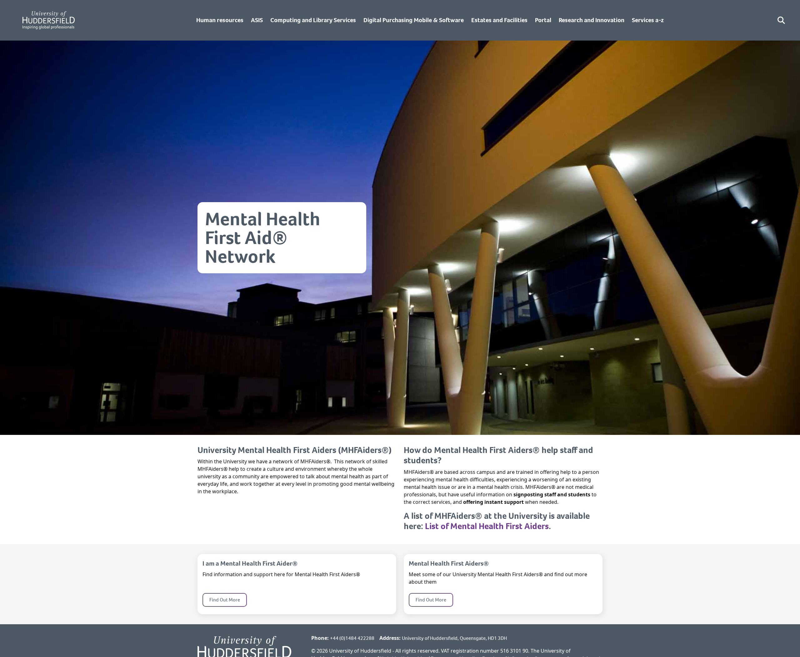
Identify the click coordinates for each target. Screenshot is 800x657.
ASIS (257, 20)
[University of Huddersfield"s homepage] (244, 652)
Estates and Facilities (499, 20)
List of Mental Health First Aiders (487, 526)
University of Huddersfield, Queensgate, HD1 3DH (454, 638)
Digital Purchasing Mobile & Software (413, 20)
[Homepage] (48, 20)
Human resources (219, 20)
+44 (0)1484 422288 (352, 638)
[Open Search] (781, 20)
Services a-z (648, 20)
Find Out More (224, 599)
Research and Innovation (591, 20)
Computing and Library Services (313, 20)
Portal (543, 20)
